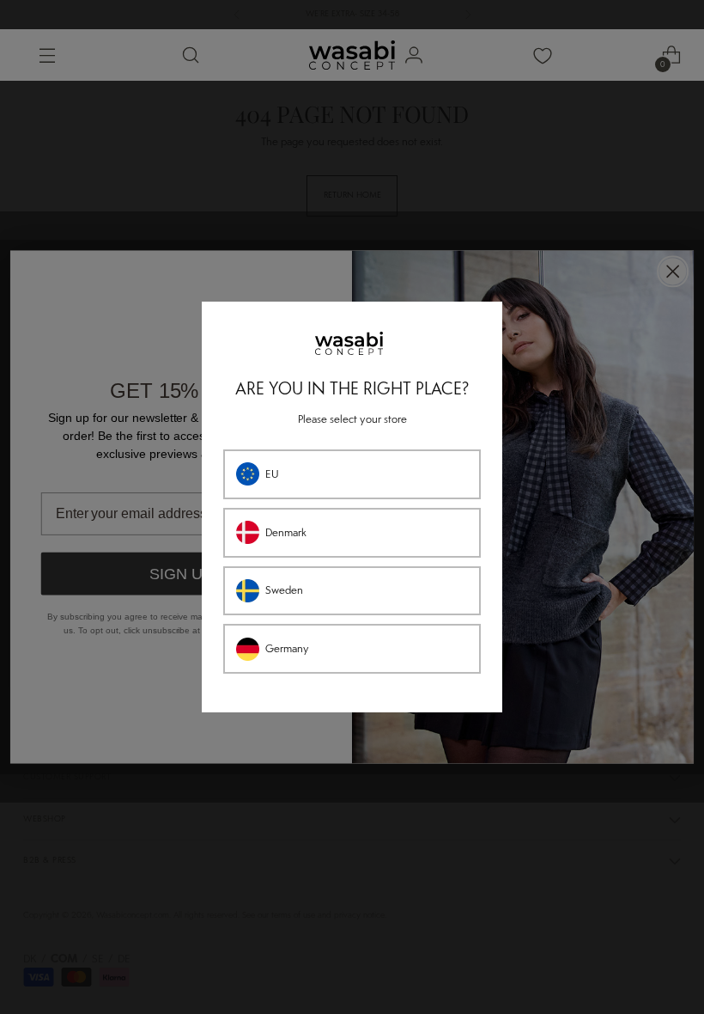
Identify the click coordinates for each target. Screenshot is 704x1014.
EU (272, 474)
